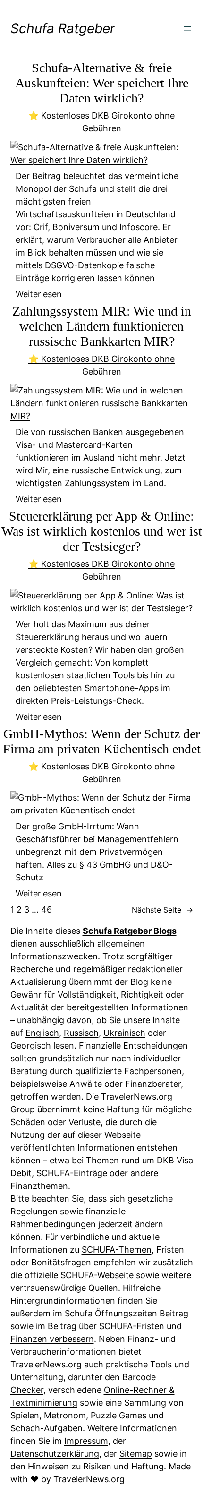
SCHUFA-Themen (117, 1250)
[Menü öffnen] (187, 28)
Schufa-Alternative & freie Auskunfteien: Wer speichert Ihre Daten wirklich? (101, 82)
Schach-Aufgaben (46, 1428)
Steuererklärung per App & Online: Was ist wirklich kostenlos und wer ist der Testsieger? (101, 531)
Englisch (42, 1033)
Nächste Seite (162, 909)
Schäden (27, 1122)
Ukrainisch (124, 1033)
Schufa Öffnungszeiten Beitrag (126, 1313)
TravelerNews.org (89, 1479)
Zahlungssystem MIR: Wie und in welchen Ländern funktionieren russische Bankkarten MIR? (101, 326)
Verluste (84, 1122)
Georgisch (30, 1045)
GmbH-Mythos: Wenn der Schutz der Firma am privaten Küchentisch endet (102, 741)
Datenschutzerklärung (54, 1454)
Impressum (86, 1441)
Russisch (81, 1033)
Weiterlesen (39, 294)
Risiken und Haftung (123, 1466)
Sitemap (135, 1454)
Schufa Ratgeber (62, 28)
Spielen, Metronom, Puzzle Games (78, 1415)
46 (46, 909)
